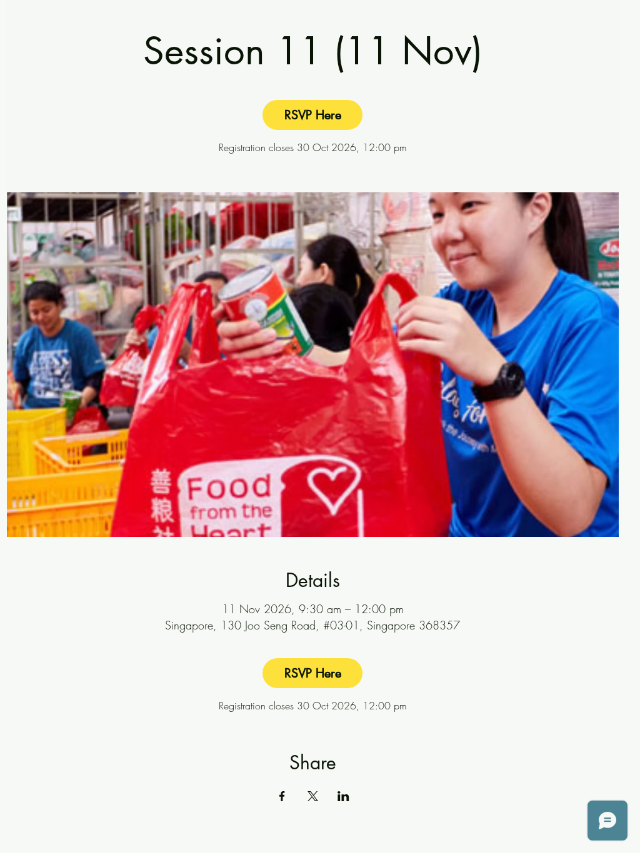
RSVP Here (312, 115)
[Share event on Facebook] (282, 796)
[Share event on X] (313, 796)
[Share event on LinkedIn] (343, 796)
